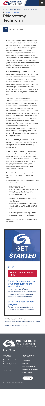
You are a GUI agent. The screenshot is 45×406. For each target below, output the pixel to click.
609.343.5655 (34, 321)
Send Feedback (27, 372)
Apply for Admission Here (21, 273)
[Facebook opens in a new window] (3, 350)
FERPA (5, 367)
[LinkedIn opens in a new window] (14, 350)
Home (5, 9)
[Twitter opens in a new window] (7, 351)
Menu (5, 29)
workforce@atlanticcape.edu (15, 321)
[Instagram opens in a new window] (10, 350)
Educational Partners (29, 366)
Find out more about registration (17, 325)
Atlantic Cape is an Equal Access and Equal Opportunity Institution (10, 362)
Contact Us (26, 360)
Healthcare (33, 9)
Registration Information (30, 369)
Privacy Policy (7, 370)
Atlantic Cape (28, 378)
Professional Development (18, 9)
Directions (25, 363)
